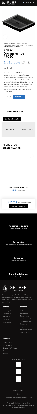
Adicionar (19, 97)
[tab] (10, 129)
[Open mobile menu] (20, 3)
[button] (31, 156)
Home (5, 43)
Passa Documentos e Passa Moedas (22, 45)
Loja (9, 43)
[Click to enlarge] (5, 37)
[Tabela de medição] (4, 111)
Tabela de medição (14, 111)
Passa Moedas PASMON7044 (18, 187)
